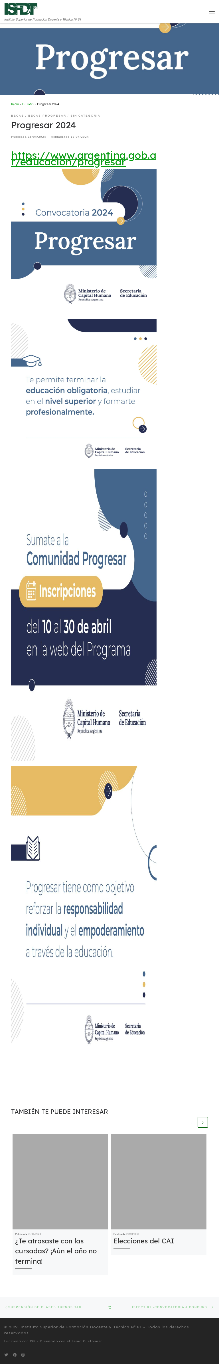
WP (32, 1341)
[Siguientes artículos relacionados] (203, 1122)
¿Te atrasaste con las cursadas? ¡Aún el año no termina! (56, 1251)
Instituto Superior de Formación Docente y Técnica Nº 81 (81, 1327)
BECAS (28, 104)
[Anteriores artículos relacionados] (191, 1122)
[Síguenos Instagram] (23, 1355)
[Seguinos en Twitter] (6, 1355)
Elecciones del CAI (143, 1241)
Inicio (15, 104)
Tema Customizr (86, 1341)
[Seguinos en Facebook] (15, 1355)
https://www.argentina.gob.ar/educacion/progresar (83, 158)
